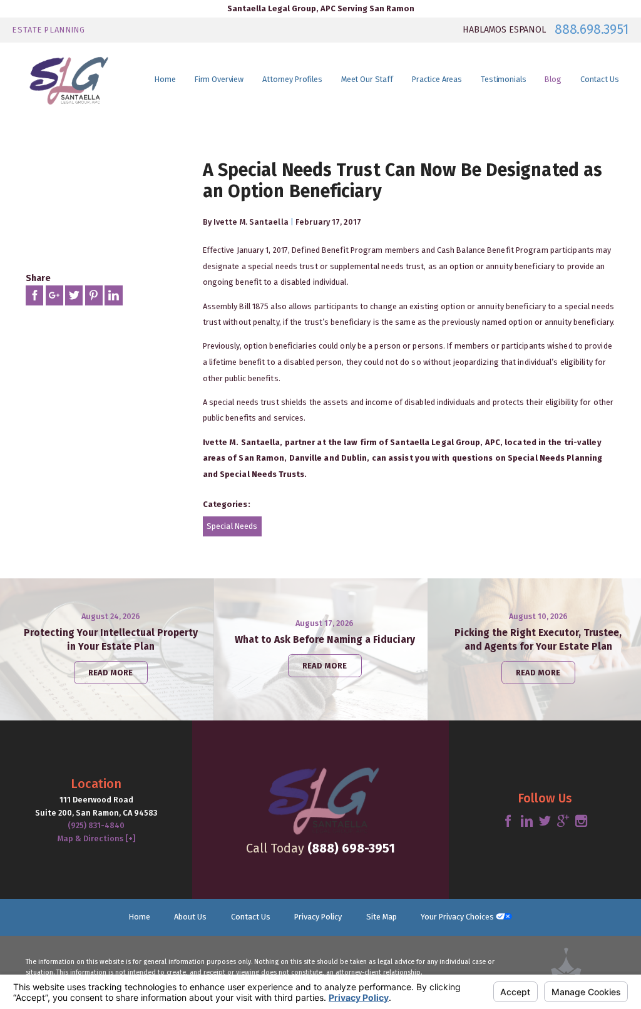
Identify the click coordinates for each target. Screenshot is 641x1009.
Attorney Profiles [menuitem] (292, 79)
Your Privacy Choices (458, 916)
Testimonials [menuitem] (503, 79)
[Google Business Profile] (563, 821)
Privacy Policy (318, 916)
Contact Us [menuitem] (599, 79)
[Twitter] (545, 821)
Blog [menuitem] (553, 79)
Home (139, 916)
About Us (190, 916)
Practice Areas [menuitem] (437, 79)
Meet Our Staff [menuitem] (367, 79)
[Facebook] (508, 821)
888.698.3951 (591, 29)
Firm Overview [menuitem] (219, 79)
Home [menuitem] (165, 79)
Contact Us (250, 916)
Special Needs (232, 526)
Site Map (381, 916)
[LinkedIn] (527, 821)
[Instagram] (581, 821)
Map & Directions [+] (96, 838)
